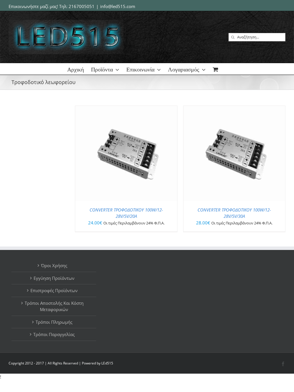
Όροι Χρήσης (54, 265)
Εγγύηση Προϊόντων (54, 278)
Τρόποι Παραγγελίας (54, 334)
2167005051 (81, 6)
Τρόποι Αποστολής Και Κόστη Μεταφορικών (54, 306)
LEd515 (107, 363)
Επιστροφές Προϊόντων (54, 290)
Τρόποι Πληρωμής (54, 322)
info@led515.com (117, 6)
